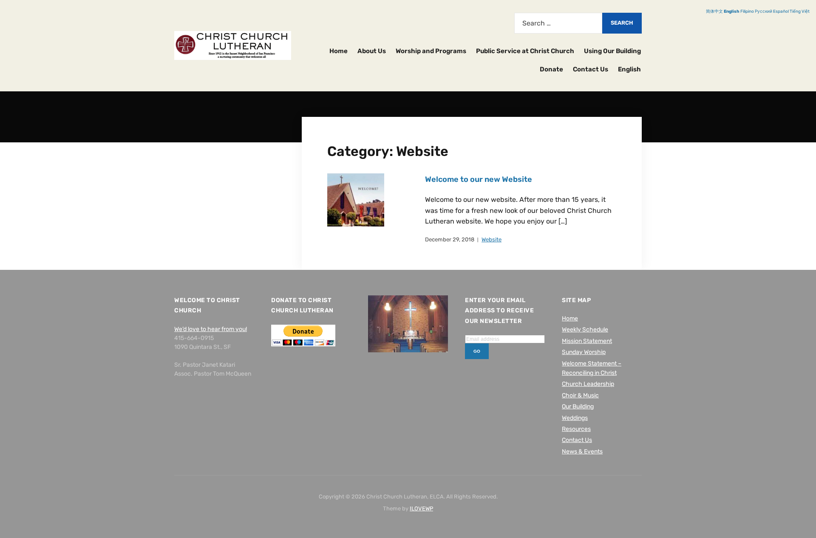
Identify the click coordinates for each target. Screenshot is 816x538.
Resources (576, 429)
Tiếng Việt (800, 11)
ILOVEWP (421, 508)
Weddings (575, 418)
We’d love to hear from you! (210, 329)
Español (781, 11)
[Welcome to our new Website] (355, 199)
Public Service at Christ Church (525, 51)
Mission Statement (587, 341)
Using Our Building (612, 51)
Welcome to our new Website (478, 179)
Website (492, 239)
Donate (551, 69)
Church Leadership (588, 384)
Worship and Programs (431, 51)
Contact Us (590, 69)
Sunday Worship (584, 352)
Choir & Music (580, 395)
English (629, 69)
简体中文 (714, 11)
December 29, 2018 (449, 239)
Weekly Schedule (585, 329)
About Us (371, 51)
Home (338, 51)
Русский (763, 11)
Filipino (747, 11)
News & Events (582, 451)
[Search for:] (558, 23)
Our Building (578, 406)
